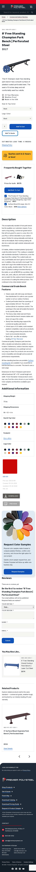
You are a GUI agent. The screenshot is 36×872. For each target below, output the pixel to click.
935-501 (5, 476)
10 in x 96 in (7, 438)
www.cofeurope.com (19, 852)
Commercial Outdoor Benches (19, 17)
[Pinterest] (20, 869)
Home (3, 17)
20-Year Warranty (17, 339)
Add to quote (10, 133)
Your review (8, 610)
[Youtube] (23, 869)
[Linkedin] (16, 869)
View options (21, 207)
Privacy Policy (26, 770)
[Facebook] (12, 869)
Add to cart (20, 126)
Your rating (8, 604)
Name (5, 622)
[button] (19, 756)
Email (5, 630)
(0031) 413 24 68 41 (19, 848)
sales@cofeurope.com (20, 850)
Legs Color (6, 114)
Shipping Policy (7, 145)
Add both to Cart (14, 190)
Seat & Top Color (9, 104)
